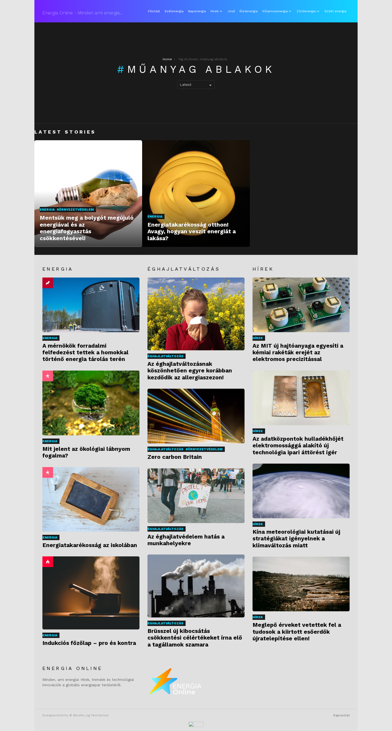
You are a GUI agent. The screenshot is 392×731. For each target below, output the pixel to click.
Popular (47, 376)
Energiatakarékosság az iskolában (89, 545)
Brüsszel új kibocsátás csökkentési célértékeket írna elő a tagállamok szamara (194, 638)
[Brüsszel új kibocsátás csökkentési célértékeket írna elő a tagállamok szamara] (196, 586)
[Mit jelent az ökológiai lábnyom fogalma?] (90, 403)
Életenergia (248, 11)
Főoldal (154, 11)
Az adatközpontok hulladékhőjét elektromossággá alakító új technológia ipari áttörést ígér (298, 445)
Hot (47, 561)
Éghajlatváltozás (165, 356)
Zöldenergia (306, 11)
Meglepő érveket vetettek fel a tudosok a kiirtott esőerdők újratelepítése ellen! (297, 631)
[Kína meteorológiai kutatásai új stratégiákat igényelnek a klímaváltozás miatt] (301, 491)
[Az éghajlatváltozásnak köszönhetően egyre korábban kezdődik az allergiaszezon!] (196, 314)
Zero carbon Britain (174, 456)
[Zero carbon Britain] (196, 416)
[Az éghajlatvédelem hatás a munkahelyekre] (196, 495)
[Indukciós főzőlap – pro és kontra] (90, 592)
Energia (47, 209)
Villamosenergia (275, 11)
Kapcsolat (341, 715)
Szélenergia (174, 11)
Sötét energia (335, 11)
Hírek (214, 11)
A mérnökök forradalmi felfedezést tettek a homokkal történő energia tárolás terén (85, 352)
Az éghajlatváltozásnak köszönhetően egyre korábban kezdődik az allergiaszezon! (189, 370)
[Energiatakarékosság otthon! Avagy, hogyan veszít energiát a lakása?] (196, 193)
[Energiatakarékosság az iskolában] (90, 499)
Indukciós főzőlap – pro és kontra (89, 643)
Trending (47, 283)
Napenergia (197, 11)
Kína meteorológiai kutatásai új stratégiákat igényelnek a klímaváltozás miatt (296, 538)
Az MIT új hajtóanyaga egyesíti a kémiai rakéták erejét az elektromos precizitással (298, 352)
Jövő (231, 11)
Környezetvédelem (75, 209)
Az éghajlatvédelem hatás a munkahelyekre (186, 540)
